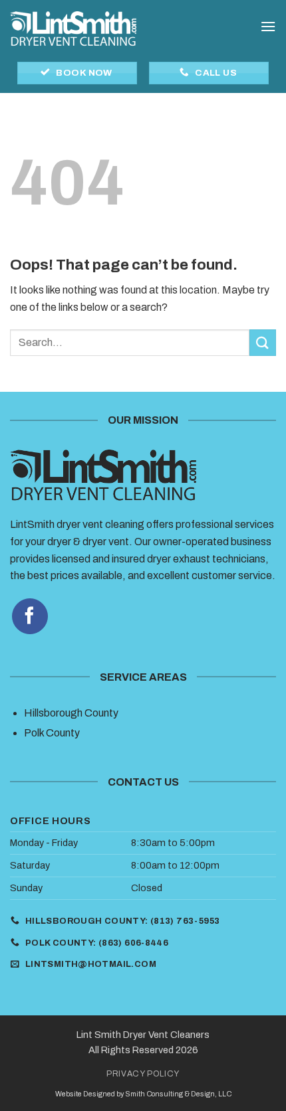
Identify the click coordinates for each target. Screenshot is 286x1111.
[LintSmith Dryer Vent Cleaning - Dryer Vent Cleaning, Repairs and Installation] (73, 30)
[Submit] (262, 342)
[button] (268, 26)
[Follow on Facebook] (30, 616)
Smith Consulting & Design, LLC (178, 1094)
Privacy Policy (143, 1073)
